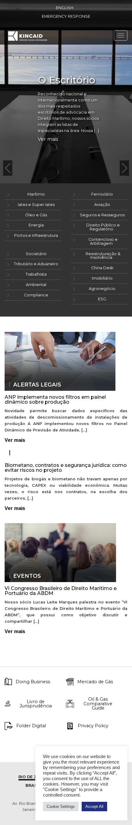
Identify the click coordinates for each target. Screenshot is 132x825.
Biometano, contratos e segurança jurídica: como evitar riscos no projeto (66, 467)
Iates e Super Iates (36, 204)
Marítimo (36, 194)
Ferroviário (102, 194)
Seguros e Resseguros (102, 215)
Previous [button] (7, 168)
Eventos (27, 576)
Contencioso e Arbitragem (103, 241)
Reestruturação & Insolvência (103, 255)
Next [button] (124, 168)
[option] (66, 91)
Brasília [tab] (35, 785)
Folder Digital (31, 725)
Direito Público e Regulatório (103, 227)
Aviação (102, 204)
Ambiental (36, 284)
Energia (36, 225)
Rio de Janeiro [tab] (35, 777)
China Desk (102, 268)
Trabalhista (36, 274)
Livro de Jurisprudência (36, 703)
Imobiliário (102, 278)
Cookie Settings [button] (61, 806)
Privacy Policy (93, 725)
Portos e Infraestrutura (36, 235)
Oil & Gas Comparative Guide (97, 703)
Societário (36, 253)
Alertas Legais (37, 384)
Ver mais (48, 139)
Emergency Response (66, 16)
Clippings (29, 453)
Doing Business (33, 681)
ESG (102, 299)
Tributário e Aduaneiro (36, 264)
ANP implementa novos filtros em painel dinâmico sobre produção (55, 399)
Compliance (36, 295)
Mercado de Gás (95, 681)
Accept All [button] (94, 806)
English (64, 8)
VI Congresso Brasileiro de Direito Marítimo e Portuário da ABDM (61, 590)
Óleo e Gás (36, 215)
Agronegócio (102, 288)
